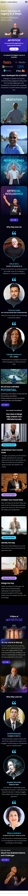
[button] (26, 2)
